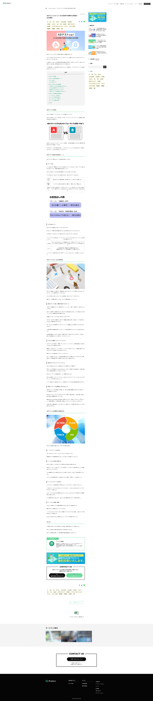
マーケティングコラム (129, 3)
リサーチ (66, 26)
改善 (62, 28)
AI (47, 590)
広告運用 (58, 28)
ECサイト (57, 590)
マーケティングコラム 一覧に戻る (76, 616)
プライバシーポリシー (100, 693)
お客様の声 (122, 3)
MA (57, 24)
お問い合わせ (147, 3)
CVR (53, 590)
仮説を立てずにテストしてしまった (56, 89)
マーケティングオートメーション (57, 26)
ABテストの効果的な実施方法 (55, 93)
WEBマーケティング (71, 24)
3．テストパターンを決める (55, 98)
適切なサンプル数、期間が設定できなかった (58, 86)
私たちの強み (116, 3)
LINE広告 (48, 24)
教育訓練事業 (84, 685)
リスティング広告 (72, 26)
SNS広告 (64, 24)
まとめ (50, 102)
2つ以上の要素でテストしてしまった (57, 87)
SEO (60, 24)
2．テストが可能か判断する (55, 97)
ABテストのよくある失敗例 (55, 84)
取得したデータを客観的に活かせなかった (58, 91)
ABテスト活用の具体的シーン (55, 78)
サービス (110, 3)
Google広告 (70, 590)
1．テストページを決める (55, 95)
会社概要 (140, 3)
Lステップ (53, 24)
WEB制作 (48, 26)
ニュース (135, 3)
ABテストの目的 (52, 76)
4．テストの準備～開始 (54, 100)
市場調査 (53, 28)
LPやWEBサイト (53, 82)
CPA (50, 590)
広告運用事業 (84, 683)
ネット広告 (52, 80)
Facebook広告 (63, 590)
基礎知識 (48, 28)
